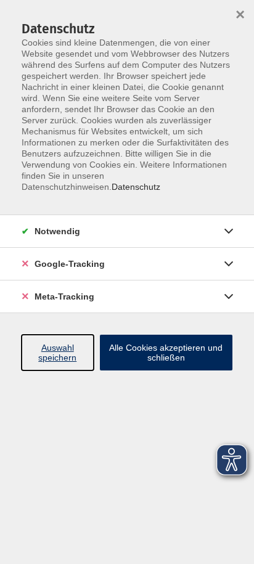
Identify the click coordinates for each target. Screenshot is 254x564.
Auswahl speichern (57, 352)
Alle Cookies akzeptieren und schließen (166, 352)
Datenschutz (136, 187)
